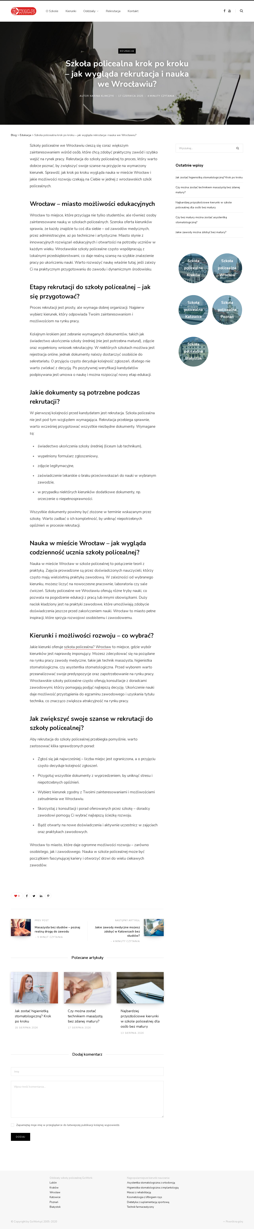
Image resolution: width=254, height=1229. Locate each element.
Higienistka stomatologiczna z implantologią (153, 1187)
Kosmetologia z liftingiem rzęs (144, 1197)
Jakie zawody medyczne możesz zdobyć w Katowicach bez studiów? (117, 931)
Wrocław (55, 1192)
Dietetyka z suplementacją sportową (148, 1202)
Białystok (55, 1207)
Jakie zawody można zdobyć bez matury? (201, 232)
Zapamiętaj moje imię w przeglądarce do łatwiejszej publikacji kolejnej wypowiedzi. (68, 1125)
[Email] (15, 210)
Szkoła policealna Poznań (227, 309)
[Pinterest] (15, 178)
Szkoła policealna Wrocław (227, 268)
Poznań (54, 1202)
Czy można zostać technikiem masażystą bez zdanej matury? (85, 1016)
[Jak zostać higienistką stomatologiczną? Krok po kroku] (34, 987)
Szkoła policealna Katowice (193, 309)
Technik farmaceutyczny (140, 1207)
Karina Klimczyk (102, 96)
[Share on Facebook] (15, 157)
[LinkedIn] (15, 188)
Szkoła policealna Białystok (193, 351)
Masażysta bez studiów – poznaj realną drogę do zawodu (57, 929)
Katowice (55, 1197)
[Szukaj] (239, 11)
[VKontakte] (15, 199)
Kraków (54, 1187)
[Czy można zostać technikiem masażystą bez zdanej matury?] (87, 987)
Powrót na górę (234, 1221)
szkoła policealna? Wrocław (87, 647)
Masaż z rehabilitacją (139, 1192)
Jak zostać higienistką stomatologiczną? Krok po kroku (33, 1016)
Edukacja (127, 51)
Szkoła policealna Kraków (193, 268)
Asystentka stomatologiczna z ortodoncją (151, 1183)
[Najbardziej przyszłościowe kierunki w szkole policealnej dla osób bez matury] (140, 987)
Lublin (53, 1183)
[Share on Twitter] (15, 167)
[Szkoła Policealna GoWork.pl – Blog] (23, 11)
